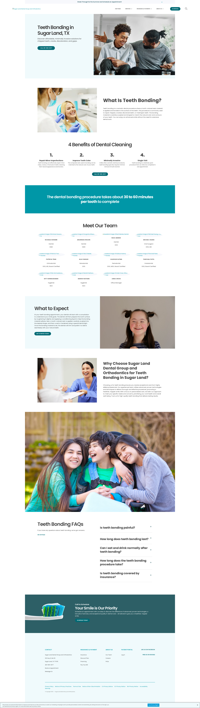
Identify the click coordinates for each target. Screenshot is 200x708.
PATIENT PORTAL (127, 650)
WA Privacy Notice (132, 686)
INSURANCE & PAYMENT (88, 650)
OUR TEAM (118, 9)
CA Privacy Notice (107, 686)
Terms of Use (77, 686)
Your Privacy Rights (153, 705)
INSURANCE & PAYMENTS (143, 9)
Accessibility (144, 686)
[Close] (197, 705)
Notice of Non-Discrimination (91, 686)
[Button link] (186, 9)
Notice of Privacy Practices (63, 686)
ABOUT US (159, 9)
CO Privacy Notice (119, 686)
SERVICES (127, 9)
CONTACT (48, 650)
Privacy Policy (49, 686)
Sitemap (47, 688)
